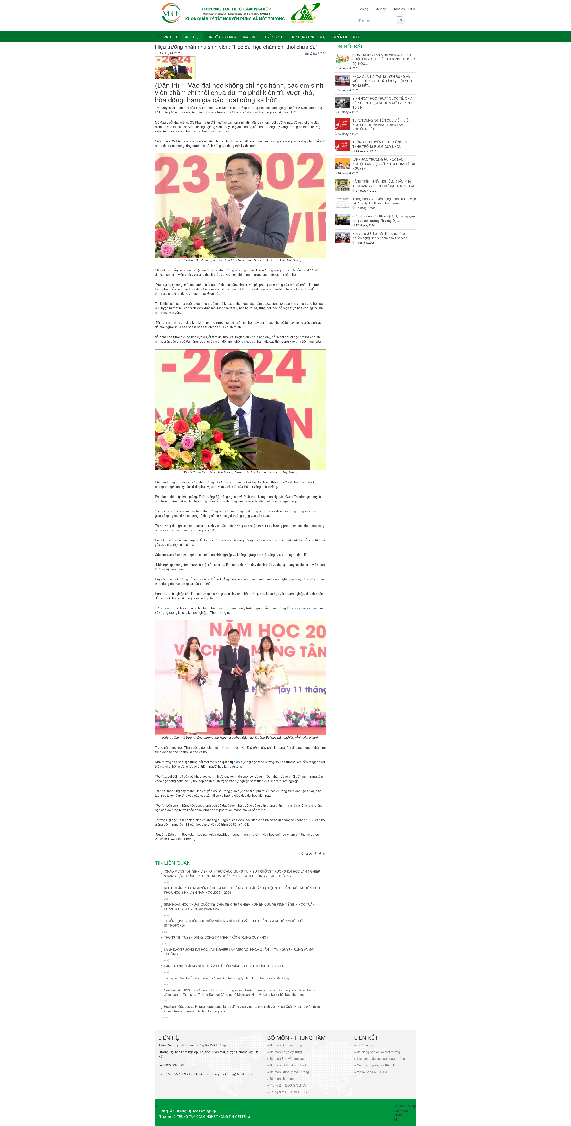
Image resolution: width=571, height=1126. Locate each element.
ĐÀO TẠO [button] (250, 37)
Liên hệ (363, 9)
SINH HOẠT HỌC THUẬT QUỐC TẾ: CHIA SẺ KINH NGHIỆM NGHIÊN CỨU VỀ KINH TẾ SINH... (382, 102)
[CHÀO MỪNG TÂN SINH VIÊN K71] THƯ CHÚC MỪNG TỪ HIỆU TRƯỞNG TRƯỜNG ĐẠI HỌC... (383, 59)
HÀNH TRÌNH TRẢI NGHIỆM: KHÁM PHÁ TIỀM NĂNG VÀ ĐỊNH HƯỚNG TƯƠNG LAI (224, 966)
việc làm (313, 608)
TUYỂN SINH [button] (272, 37)
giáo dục (240, 762)
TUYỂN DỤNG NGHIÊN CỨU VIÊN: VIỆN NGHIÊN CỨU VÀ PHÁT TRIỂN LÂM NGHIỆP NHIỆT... (381, 124)
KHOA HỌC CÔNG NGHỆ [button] (307, 37)
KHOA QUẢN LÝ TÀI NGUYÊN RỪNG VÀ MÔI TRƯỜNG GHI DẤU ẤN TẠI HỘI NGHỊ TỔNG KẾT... (382, 81)
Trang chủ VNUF (404, 9)
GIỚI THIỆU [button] (192, 37)
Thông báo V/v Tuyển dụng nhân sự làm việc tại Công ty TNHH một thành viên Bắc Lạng (226, 978)
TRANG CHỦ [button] (167, 37)
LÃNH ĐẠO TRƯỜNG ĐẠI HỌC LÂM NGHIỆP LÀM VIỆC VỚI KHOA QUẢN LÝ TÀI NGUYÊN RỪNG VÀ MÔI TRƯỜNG (239, 951)
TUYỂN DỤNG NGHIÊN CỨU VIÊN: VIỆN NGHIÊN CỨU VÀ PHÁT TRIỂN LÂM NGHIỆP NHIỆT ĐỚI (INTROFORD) (234, 923)
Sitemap (380, 9)
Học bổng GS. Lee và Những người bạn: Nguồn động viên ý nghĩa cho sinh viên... (381, 235)
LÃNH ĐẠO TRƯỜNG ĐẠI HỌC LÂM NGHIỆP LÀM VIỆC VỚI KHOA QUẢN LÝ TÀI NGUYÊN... (383, 164)
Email (321, 53)
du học (246, 341)
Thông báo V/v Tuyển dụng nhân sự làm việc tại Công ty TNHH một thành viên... (384, 200)
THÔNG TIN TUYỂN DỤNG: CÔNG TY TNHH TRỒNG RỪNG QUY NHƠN (216, 937)
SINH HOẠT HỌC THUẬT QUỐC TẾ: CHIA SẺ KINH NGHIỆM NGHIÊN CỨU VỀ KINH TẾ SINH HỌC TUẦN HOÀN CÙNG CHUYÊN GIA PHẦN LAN (239, 906)
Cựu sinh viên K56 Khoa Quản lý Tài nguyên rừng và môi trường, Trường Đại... (383, 218)
